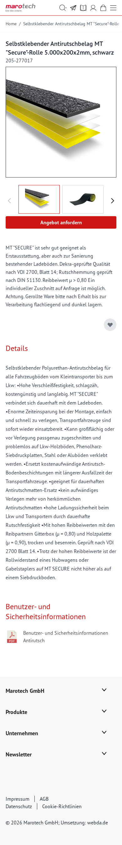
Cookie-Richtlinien (62, 806)
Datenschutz (19, 806)
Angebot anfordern (61, 222)
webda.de (97, 822)
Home (11, 24)
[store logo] (20, 8)
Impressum (17, 799)
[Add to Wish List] (110, 324)
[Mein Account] (93, 8)
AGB (44, 799)
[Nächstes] (112, 201)
